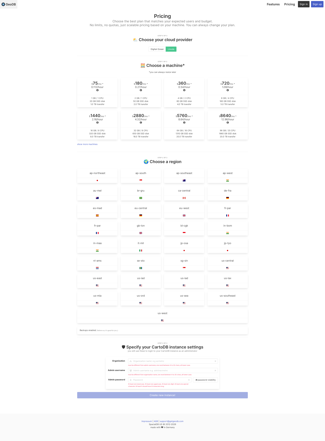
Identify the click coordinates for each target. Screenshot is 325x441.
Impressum (147, 421)
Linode (171, 49)
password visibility (207, 380)
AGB (156, 421)
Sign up (317, 4)
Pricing (289, 4)
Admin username (116, 370)
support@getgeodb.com (171, 421)
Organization (118, 361)
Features (273, 4)
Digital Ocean (157, 49)
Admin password (116, 379)
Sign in (304, 4)
